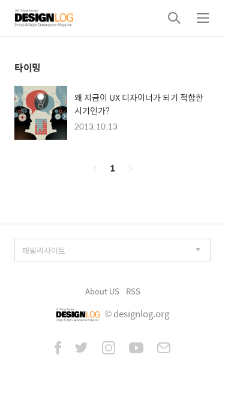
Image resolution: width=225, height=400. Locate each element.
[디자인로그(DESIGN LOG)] (44, 18)
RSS (133, 291)
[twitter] (81, 349)
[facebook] (58, 349)
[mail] (163, 349)
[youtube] (136, 349)
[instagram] (108, 349)
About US (102, 291)
